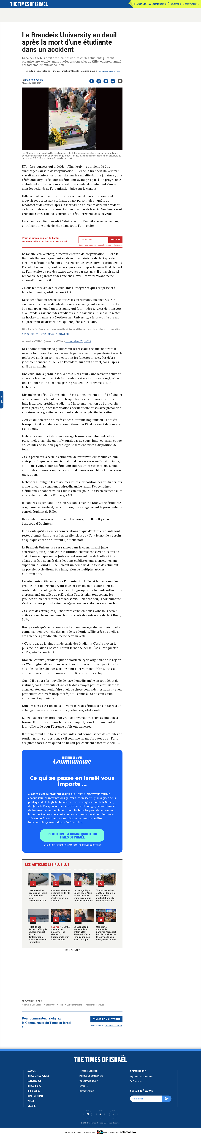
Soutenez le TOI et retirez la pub (185, 4)
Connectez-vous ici (113, 1025)
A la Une (31, 1106)
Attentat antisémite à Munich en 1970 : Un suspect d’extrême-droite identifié (60, 895)
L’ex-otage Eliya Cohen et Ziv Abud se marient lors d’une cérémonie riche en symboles (83, 895)
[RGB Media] (102, 1132)
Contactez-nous (86, 1091)
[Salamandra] (128, 1132)
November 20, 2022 (78, 341)
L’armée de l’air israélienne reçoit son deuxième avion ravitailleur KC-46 (37, 895)
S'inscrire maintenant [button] (106, 1019)
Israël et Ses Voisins (33, 1005)
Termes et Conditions (88, 1071)
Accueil (31, 1071)
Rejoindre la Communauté (151, 3)
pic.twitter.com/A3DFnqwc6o (49, 334)
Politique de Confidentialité (91, 1076)
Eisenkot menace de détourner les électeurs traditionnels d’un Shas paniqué (60, 933)
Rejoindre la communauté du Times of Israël (72, 835)
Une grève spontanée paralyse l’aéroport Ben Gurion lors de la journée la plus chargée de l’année (106, 933)
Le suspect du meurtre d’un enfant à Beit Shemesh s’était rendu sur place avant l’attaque (82, 933)
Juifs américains (74, 1005)
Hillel (61, 1005)
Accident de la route (95, 1005)
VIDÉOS (30, 1101)
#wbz (25, 334)
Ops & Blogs (33, 1091)
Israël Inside (34, 1086)
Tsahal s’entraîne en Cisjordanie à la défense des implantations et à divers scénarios (105, 895)
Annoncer (83, 1086)
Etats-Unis (50, 1005)
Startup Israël (35, 1096)
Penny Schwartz (34, 80)
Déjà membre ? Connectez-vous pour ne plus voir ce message (72, 844)
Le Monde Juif (34, 1081)
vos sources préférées (109, 71)
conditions (109, 245)
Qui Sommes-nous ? (88, 1081)
